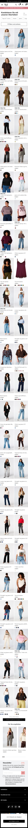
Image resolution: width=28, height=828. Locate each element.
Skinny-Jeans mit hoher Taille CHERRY (10, 538)
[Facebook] (12, 806)
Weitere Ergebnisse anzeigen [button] (13, 719)
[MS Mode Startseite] (6, 4)
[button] (19, 4)
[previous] (1, 39)
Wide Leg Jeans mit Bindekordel (9, 652)
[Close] (26, 814)
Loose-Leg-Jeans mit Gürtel (8, 481)
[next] (12, 39)
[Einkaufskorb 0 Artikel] (26, 4)
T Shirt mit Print (19, 567)
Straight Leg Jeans (20, 510)
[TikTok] (8, 806)
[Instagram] (15, 806)
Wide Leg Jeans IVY (20, 253)
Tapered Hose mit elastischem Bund (10, 682)
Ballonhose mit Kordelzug (7, 310)
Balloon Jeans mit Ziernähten (8, 51)
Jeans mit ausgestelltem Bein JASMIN (10, 453)
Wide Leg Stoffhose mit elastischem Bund (12, 138)
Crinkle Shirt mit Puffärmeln (8, 81)
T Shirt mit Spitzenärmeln (7, 195)
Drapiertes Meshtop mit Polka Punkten (11, 367)
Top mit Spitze (4, 281)
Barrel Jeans (3, 338)
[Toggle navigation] (2, 5)
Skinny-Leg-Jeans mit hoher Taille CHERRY (12, 710)
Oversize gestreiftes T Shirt (7, 223)
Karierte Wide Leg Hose (9, 750)
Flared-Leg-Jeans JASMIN (7, 510)
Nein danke (14, 824)
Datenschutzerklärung (10, 784)
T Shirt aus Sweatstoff (21, 710)
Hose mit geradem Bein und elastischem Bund (13, 424)
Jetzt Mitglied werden (14, 821)
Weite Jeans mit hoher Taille (8, 166)
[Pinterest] (19, 806)
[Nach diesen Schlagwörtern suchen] (16, 5)
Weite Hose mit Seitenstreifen (8, 109)
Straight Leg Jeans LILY (21, 338)
